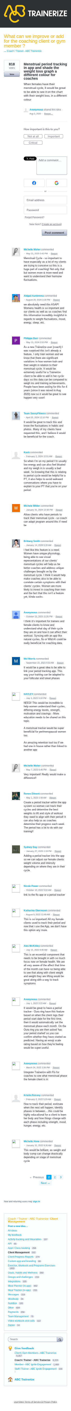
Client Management (19, 1252)
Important (55, 136)
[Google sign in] (56, 183)
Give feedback (24, 1348)
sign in (36, 1201)
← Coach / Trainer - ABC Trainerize (23, 51)
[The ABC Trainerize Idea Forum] (35, 14)
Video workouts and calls (21, 1320)
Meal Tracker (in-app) (19, 1290)
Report (54, 253)
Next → (45, 1183)
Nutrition (12, 1303)
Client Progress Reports (21, 1256)
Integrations (14, 1281)
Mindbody (13, 1299)
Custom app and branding (22, 1261)
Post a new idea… (18, 1226)
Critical (35, 143)
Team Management (18, 1316)
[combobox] (33, 1339)
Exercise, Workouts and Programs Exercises (31, 1265)
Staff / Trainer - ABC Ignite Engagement (36, 1368)
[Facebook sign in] (34, 183)
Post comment (54, 232)
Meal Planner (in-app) (19, 1285)
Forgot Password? (34, 217)
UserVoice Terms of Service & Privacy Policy (35, 1402)
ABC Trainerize (24, 1379)
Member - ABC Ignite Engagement (33, 1364)
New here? (45, 224)
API (10, 1243)
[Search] (60, 1339)
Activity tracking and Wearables (24, 1239)
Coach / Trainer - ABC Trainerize (28, 1218)
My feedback (14, 1235)
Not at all (35, 136)
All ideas (12, 1230)
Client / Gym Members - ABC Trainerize (35, 1353)
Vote (12, 74)
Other (11, 1307)
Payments (13, 1312)
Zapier (11, 1325)
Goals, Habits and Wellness (22, 1272)
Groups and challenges (20, 1277)
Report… (48, 113)
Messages (13, 1294)
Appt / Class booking (19, 1248)
